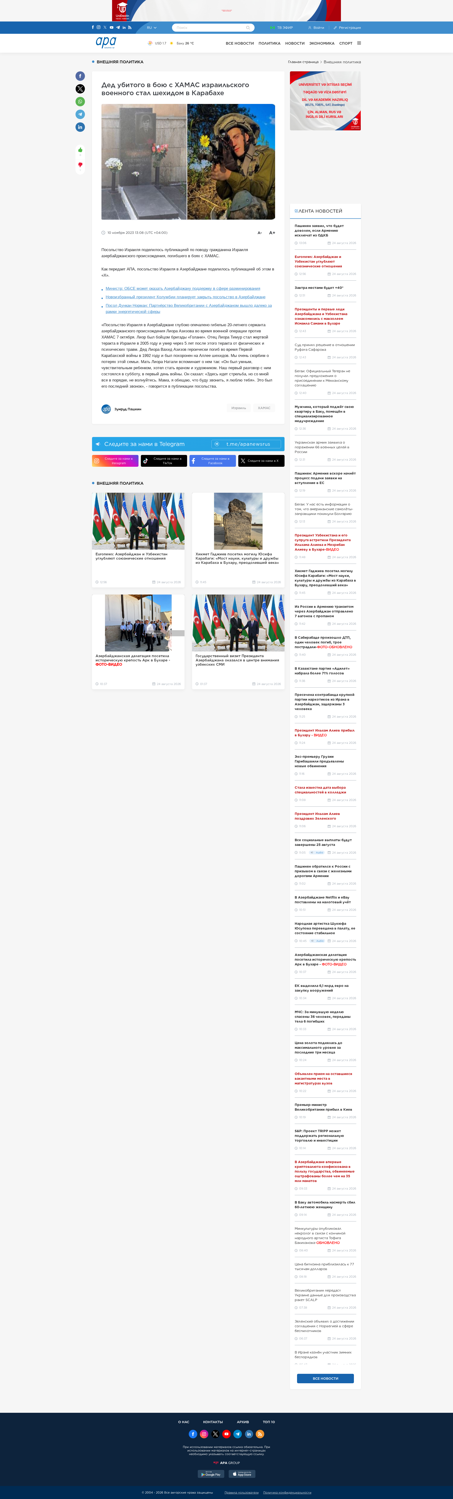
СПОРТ (345, 43)
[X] (105, 28)
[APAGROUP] (226, 1463)
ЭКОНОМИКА (322, 43)
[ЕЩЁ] (356, 43)
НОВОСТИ (295, 43)
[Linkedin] (124, 28)
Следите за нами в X (263, 461)
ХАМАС (264, 408)
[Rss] (129, 28)
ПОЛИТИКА (270, 43)
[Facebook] (93, 27)
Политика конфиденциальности (287, 1492)
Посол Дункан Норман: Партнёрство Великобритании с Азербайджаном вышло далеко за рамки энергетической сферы (189, 308)
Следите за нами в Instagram (119, 461)
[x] (215, 1434)
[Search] (248, 28)
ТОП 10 (269, 1422)
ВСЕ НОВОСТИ (240, 43)
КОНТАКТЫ (213, 1422)
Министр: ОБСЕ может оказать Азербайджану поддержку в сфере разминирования (183, 288)
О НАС (183, 1422)
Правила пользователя (242, 1492)
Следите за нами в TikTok (167, 461)
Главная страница (303, 62)
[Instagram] (99, 27)
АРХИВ (243, 1422)
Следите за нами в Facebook (215, 461)
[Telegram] (118, 28)
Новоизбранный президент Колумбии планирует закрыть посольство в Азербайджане (185, 297)
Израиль (238, 408)
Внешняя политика (342, 62)
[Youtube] (111, 28)
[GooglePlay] (211, 1474)
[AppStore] (242, 1474)
